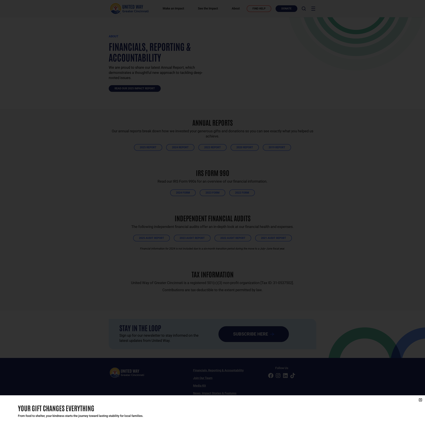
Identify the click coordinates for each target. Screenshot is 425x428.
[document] (212, 214)
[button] (420, 400)
